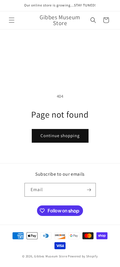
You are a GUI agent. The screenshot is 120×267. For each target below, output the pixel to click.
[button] (11, 20)
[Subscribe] (89, 190)
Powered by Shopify (83, 256)
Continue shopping (60, 135)
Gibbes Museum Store (50, 256)
